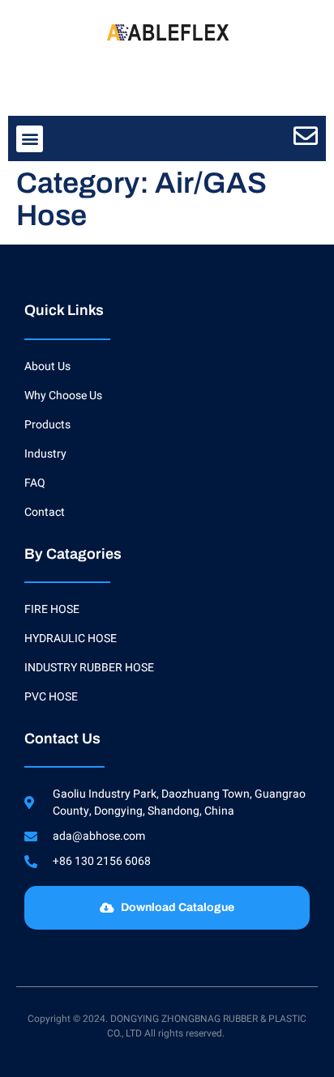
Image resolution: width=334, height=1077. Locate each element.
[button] (29, 139)
